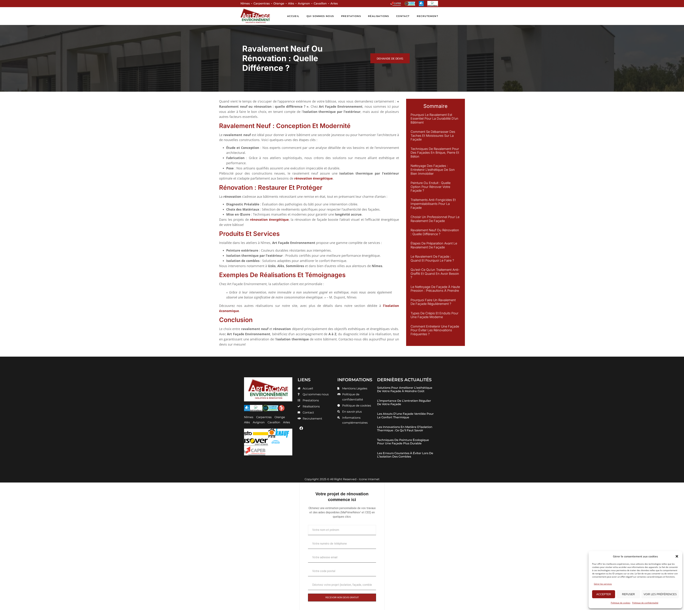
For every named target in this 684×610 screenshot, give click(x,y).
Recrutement (427, 16)
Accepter (603, 594)
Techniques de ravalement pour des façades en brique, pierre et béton (435, 152)
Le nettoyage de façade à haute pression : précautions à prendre (435, 289)
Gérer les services (603, 583)
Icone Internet (369, 479)
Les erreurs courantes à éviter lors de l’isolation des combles (405, 454)
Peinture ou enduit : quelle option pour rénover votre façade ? (430, 186)
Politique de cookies (620, 602)
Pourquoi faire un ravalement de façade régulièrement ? (433, 302)
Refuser (628, 594)
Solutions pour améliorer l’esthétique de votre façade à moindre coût (404, 389)
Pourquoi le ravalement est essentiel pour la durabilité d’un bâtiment (434, 118)
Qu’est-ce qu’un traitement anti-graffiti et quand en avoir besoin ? (435, 273)
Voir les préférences (660, 594)
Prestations (351, 16)
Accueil (293, 16)
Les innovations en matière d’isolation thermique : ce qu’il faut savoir (404, 428)
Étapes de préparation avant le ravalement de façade (434, 245)
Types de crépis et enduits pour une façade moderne (434, 315)
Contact (403, 16)
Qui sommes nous (320, 16)
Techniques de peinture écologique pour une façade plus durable (403, 441)
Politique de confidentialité (645, 602)
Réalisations (378, 16)
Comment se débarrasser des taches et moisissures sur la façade (433, 135)
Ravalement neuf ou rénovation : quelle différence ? (435, 232)
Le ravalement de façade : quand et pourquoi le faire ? (432, 258)
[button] (677, 556)
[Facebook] (301, 428)
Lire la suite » (418, 127)
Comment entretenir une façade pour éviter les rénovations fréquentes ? (435, 330)
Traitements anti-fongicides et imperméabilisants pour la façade (433, 203)
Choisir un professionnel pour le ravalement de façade (435, 219)
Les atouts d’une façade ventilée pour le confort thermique (405, 415)
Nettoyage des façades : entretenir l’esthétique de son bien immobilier (433, 169)
